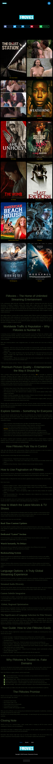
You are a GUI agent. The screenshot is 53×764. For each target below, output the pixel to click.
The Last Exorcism (39, 199)
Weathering (39, 118)
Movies (26, 742)
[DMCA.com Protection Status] (26, 760)
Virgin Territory (39, 77)
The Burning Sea (13, 280)
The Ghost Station (13, 77)
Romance (6, 428)
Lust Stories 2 (13, 118)
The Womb (13, 199)
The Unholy (13, 159)
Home (21, 742)
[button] (8, 26)
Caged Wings (40, 159)
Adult (32, 742)
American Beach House (13, 240)
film (37, 374)
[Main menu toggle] (49, 3)
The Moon (39, 240)
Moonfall (40, 280)
